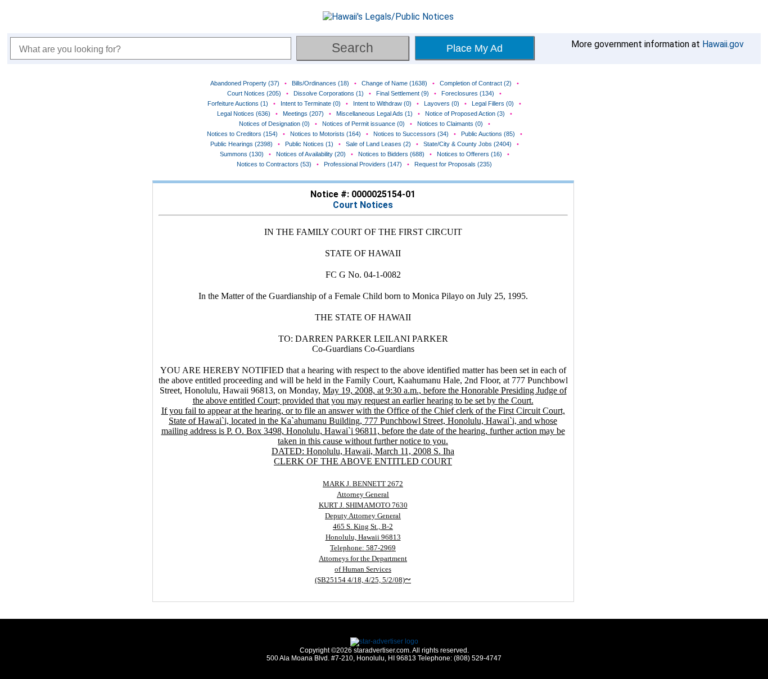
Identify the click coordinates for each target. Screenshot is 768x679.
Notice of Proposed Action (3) (465, 113)
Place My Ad (474, 48)
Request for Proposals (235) (453, 164)
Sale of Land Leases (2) (378, 144)
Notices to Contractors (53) (274, 164)
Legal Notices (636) (243, 113)
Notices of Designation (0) (274, 123)
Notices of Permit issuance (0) (363, 123)
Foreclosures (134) (467, 93)
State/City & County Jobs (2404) (467, 144)
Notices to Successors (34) (411, 133)
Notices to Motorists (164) (325, 133)
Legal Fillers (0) (493, 103)
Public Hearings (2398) (241, 144)
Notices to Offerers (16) (469, 154)
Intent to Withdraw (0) (382, 103)
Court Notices (363, 205)
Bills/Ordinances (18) (320, 83)
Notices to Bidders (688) (391, 154)
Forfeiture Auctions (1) (237, 103)
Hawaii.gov (723, 44)
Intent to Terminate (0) (311, 103)
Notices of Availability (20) (311, 154)
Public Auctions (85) (488, 133)
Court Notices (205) (254, 93)
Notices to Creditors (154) (242, 133)
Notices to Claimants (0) (450, 123)
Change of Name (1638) (394, 83)
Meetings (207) (303, 113)
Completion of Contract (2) (476, 83)
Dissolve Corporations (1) (328, 93)
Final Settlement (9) (402, 93)
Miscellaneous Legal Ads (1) (374, 113)
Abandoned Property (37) (244, 83)
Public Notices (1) (309, 144)
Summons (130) (242, 154)
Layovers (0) (441, 103)
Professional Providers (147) (363, 164)
